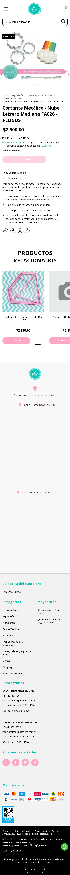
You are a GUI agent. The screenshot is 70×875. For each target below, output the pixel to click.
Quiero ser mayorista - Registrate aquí (49, 621)
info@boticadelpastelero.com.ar (19, 700)
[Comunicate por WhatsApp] (64, 847)
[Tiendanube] (12, 851)
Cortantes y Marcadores (39, 95)
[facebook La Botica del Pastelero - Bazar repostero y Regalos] (15, 762)
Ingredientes (8, 622)
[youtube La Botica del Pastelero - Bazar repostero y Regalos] (25, 762)
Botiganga (7, 667)
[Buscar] (63, 21)
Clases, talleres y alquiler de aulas (16, 653)
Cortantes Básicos (12, 98)
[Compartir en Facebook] (13, 232)
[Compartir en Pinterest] (27, 232)
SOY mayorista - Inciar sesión (49, 611)
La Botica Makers (11, 610)
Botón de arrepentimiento (16, 842)
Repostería (17, 95)
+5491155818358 (11, 727)
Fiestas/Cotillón (10, 629)
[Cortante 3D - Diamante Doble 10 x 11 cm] (38, 341)
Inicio (5, 95)
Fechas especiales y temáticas (12, 643)
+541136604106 (11, 695)
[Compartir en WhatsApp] (5, 231)
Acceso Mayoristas (12, 673)
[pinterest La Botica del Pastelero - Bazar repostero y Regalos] (35, 762)
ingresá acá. (55, 839)
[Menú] (6, 9)
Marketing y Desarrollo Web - (16, 845)
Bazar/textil (8, 635)
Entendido (35, 869)
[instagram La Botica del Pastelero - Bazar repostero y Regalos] (6, 762)
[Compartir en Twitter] (20, 232)
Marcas (6, 660)
